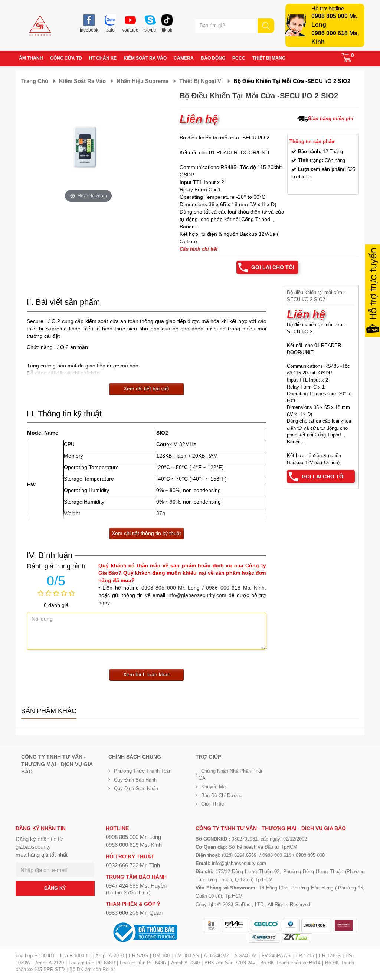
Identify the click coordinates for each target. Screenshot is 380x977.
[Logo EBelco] (266, 925)
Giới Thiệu (212, 804)
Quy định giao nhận (136, 788)
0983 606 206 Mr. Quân (134, 913)
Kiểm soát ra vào (82, 81)
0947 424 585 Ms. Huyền (136, 885)
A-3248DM (245, 955)
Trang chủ (34, 81)
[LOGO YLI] (291, 925)
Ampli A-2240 (185, 963)
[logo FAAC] (235, 925)
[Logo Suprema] (344, 925)
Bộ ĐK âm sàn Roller (92, 969)
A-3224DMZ (216, 955)
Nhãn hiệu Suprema (142, 81)
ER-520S (138, 955)
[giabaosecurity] (40, 25)
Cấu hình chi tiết (198, 249)
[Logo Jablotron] (316, 925)
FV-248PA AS (276, 955)
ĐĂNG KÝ (55, 888)
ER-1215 (304, 955)
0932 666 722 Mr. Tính (133, 865)
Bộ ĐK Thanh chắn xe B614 (290, 963)
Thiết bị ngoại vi (201, 81)
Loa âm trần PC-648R (143, 963)
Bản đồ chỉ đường (221, 795)
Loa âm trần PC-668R (92, 963)
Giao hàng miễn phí (330, 118)
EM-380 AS (186, 955)
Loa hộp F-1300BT (35, 955)
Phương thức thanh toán (142, 771)
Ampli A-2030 (109, 955)
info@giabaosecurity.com (196, 595)
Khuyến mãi (214, 786)
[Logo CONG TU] (264, 938)
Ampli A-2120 (49, 963)
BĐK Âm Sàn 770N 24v (229, 963)
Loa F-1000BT (75, 955)
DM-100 (161, 955)
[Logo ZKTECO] (296, 937)
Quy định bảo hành (135, 780)
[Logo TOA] (211, 925)
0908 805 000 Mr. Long (170, 588)
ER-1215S (330, 955)
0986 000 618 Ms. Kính (235, 588)
